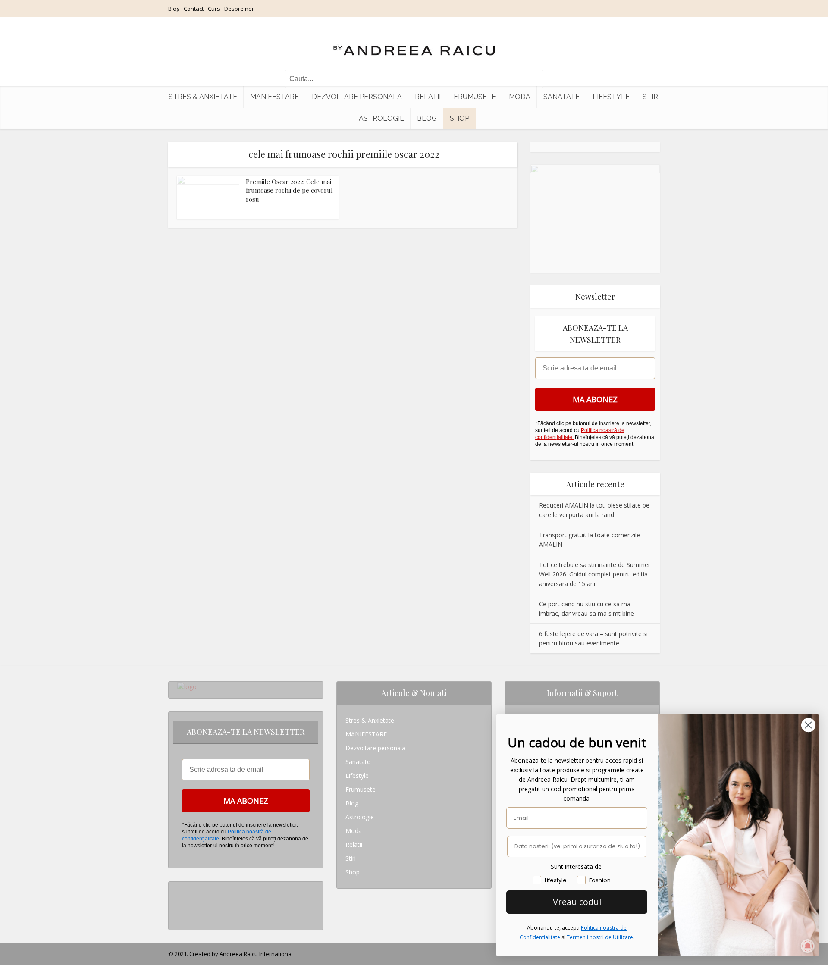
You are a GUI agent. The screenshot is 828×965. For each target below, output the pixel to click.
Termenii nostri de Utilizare (600, 937)
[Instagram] (179, 888)
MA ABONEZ (595, 399)
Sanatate (561, 97)
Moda (519, 97)
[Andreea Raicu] (414, 43)
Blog (173, 9)
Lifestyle (611, 97)
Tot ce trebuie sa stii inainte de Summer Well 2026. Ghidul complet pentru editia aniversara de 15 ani (594, 574)
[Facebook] (179, 902)
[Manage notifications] (808, 946)
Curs (214, 9)
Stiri (651, 97)
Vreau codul (577, 902)
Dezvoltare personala (357, 97)
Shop (459, 118)
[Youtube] (179, 916)
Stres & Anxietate (203, 97)
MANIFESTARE (274, 97)
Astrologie (381, 118)
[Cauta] (532, 79)
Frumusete (475, 97)
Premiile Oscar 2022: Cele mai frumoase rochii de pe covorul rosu (289, 190)
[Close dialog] (808, 725)
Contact (194, 9)
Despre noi (238, 9)
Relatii (428, 97)
